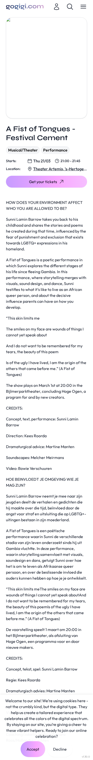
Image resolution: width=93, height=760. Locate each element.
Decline (60, 749)
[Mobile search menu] (70, 6)
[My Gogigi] (56, 6)
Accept (33, 749)
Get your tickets (43, 181)
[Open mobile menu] (83, 6)
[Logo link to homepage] (25, 7)
